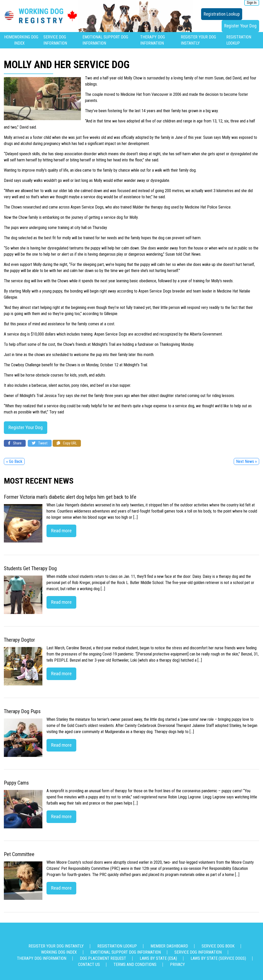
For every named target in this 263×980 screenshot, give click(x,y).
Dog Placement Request (103, 958)
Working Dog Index (59, 952)
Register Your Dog (240, 25)
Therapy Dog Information (41, 958)
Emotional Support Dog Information (125, 952)
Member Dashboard (169, 946)
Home (9, 37)
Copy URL (69, 443)
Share (17, 443)
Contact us (89, 964)
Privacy (177, 964)
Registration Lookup (222, 14)
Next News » (246, 461)
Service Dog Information (198, 952)
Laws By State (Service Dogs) (218, 958)
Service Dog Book (218, 946)
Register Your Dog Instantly (56, 946)
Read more (61, 531)
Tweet (42, 443)
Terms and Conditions (135, 964)
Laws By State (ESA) (158, 958)
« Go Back (14, 461)
